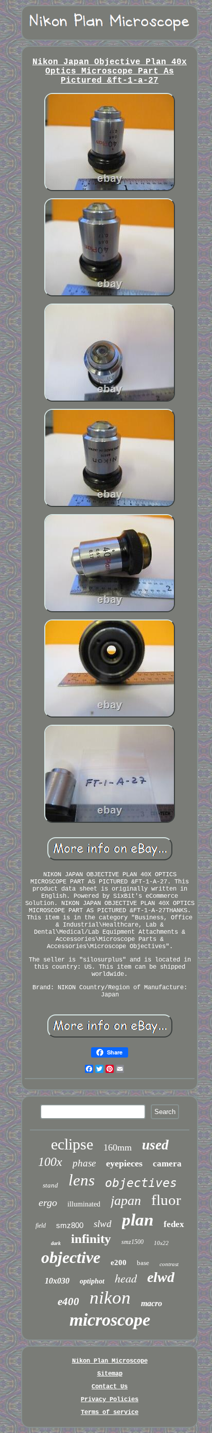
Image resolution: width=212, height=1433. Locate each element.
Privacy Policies (109, 1399)
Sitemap (109, 1374)
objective (70, 1257)
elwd (160, 1277)
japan (126, 1200)
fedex (174, 1224)
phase (84, 1163)
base (143, 1263)
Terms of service (109, 1412)
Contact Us (110, 1386)
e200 (119, 1262)
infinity (91, 1239)
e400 (68, 1301)
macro (151, 1303)
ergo (48, 1202)
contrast (169, 1264)
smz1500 (132, 1242)
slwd (103, 1223)
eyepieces (124, 1163)
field (41, 1225)
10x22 (161, 1243)
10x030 (57, 1280)
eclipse (72, 1144)
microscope (109, 1319)
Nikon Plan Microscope (110, 1361)
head (126, 1278)
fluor (166, 1200)
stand (50, 1185)
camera (167, 1163)
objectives (141, 1183)
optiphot (92, 1281)
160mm (117, 1147)
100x (50, 1161)
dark (56, 1243)
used (155, 1145)
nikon (110, 1298)
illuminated (83, 1204)
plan (137, 1220)
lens (81, 1180)
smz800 (69, 1225)
